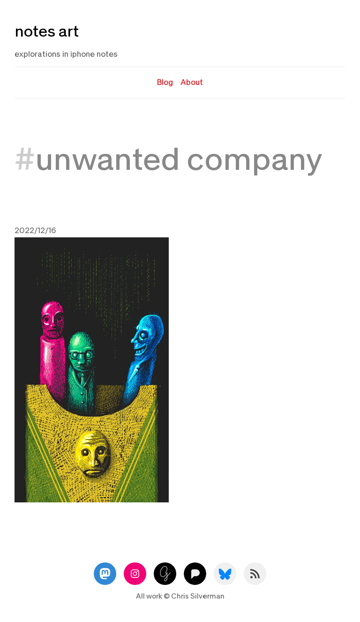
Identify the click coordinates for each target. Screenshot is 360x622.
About (191, 82)
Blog (165, 82)
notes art (47, 31)
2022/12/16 (35, 231)
